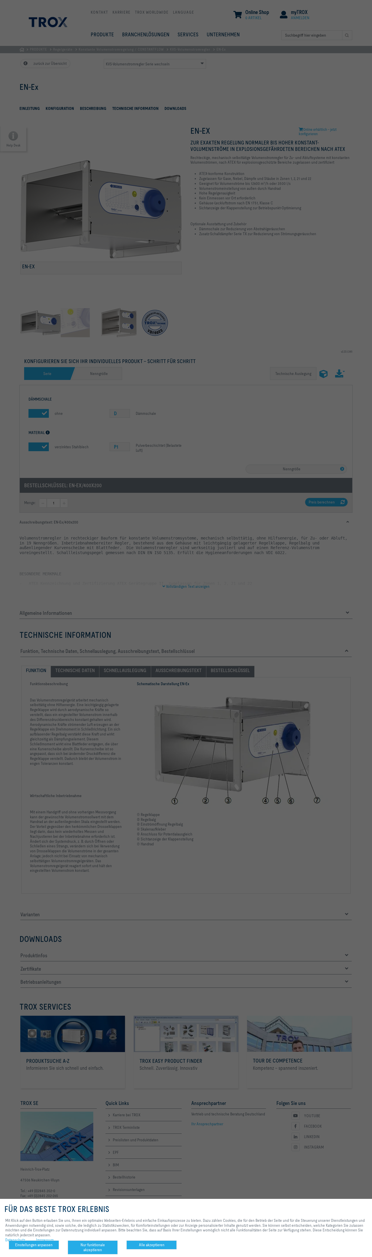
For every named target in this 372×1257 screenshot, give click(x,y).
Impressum (45, 1240)
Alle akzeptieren (151, 1244)
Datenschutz (15, 1240)
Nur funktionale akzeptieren (93, 1247)
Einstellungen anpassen (34, 1244)
